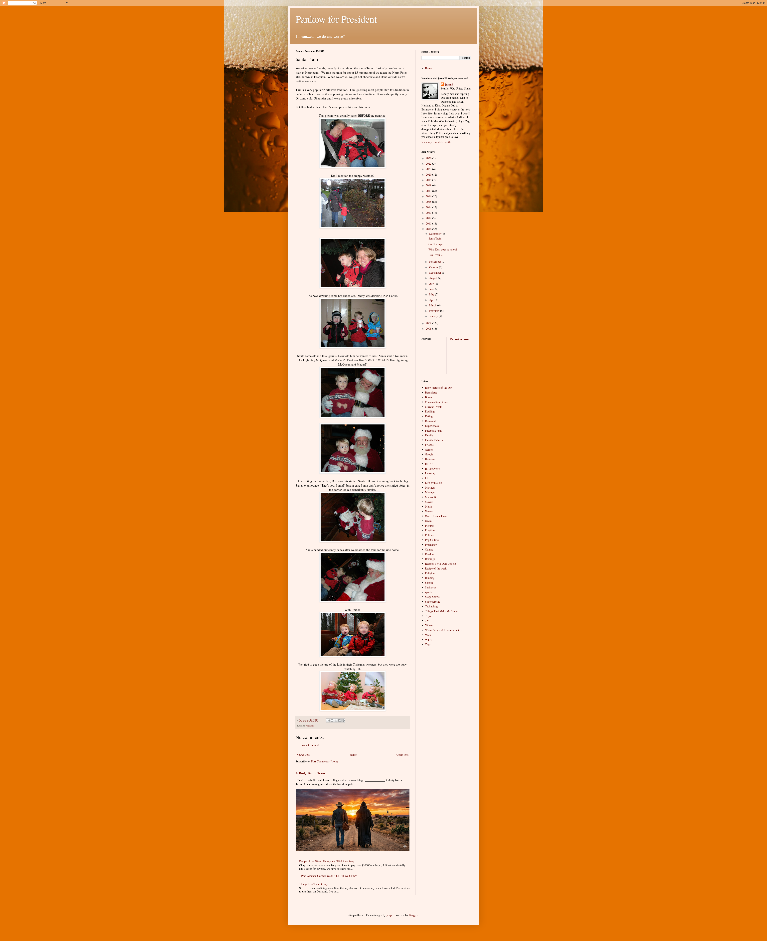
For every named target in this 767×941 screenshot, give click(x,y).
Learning (430, 473)
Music (428, 506)
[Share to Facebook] (340, 720)
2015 (429, 202)
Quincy (429, 549)
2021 (429, 169)
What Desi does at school (442, 249)
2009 (429, 323)
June (432, 289)
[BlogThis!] (332, 720)
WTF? (428, 640)
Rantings (430, 559)
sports (428, 592)
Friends (429, 445)
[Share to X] (336, 720)
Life (427, 478)
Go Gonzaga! (435, 244)
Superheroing (432, 601)
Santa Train (434, 238)
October (434, 267)
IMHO (428, 464)
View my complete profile (436, 142)
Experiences (432, 426)
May (432, 294)
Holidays (430, 459)
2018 (429, 185)
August (433, 278)
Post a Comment (310, 745)
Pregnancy (431, 545)
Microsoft (430, 497)
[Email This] (328, 720)
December (435, 233)
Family (429, 435)
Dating (429, 416)
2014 (429, 207)
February (434, 311)
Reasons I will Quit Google (440, 563)
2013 (429, 213)
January (434, 316)
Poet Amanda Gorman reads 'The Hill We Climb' (329, 876)
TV (427, 620)
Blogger (413, 915)
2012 (429, 218)
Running (430, 578)
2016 (429, 196)
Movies (429, 502)
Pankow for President (336, 18)
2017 (429, 191)
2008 (429, 328)
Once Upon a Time (436, 516)
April (432, 300)
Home (353, 754)
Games (429, 449)
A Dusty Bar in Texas (310, 773)
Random (429, 554)
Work (428, 635)
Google (429, 454)
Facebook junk (433, 430)
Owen (428, 521)
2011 (429, 223)
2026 (429, 158)
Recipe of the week (436, 568)
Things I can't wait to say (313, 884)
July (432, 283)
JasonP (449, 84)
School (429, 582)
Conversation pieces (436, 402)
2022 (429, 163)
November (435, 261)
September (435, 272)
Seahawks (430, 587)
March (433, 305)
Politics (429, 535)
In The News (432, 468)
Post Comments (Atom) (324, 761)
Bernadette (431, 392)
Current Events (433, 407)
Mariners (430, 487)
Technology (431, 606)
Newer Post (303, 754)
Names (429, 511)
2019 (429, 180)
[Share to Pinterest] (343, 720)
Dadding (430, 411)
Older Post (402, 754)
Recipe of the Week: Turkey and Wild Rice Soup (326, 861)
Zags (427, 644)
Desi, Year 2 (435, 255)
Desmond (430, 421)
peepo (389, 915)
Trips (428, 616)
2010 (429, 229)
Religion (430, 573)
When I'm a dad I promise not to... (444, 630)
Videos (429, 625)
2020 (429, 174)
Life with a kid (433, 483)
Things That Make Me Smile (441, 611)
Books (428, 397)
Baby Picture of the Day (438, 388)
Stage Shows (432, 597)
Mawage (429, 492)
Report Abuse (459, 339)
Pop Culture (432, 540)
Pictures (310, 725)
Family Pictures (434, 440)
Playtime (430, 530)
